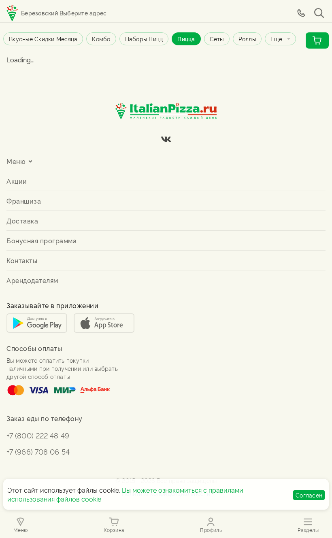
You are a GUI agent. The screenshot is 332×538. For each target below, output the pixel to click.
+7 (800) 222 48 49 (37, 435)
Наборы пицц (144, 39)
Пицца (186, 39)
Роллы (247, 39)
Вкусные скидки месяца (43, 39)
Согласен (309, 495)
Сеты (217, 39)
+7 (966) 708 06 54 (38, 451)
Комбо (101, 39)
